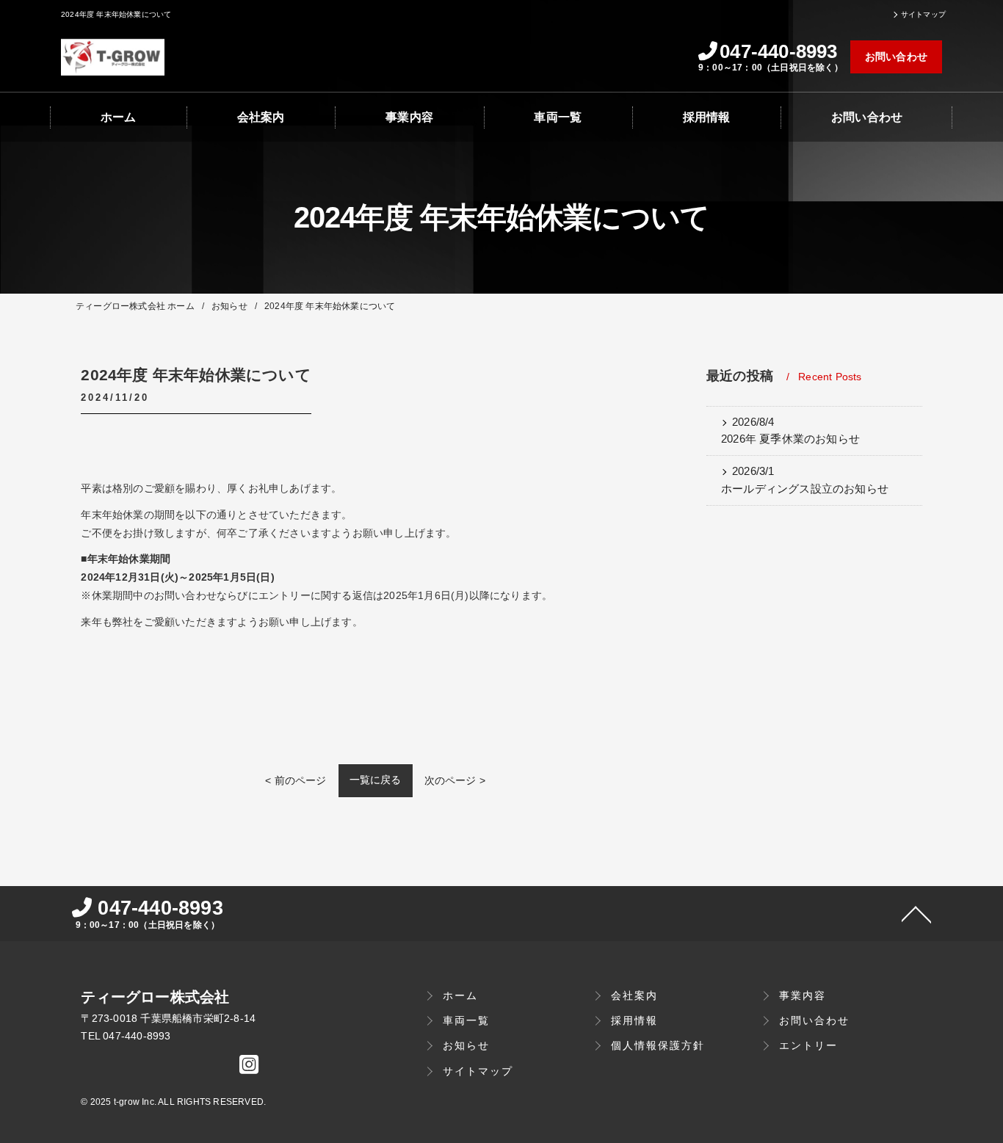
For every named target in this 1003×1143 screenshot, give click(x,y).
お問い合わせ (896, 56)
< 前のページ (295, 780)
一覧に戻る (376, 779)
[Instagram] (249, 1068)
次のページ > (454, 780)
